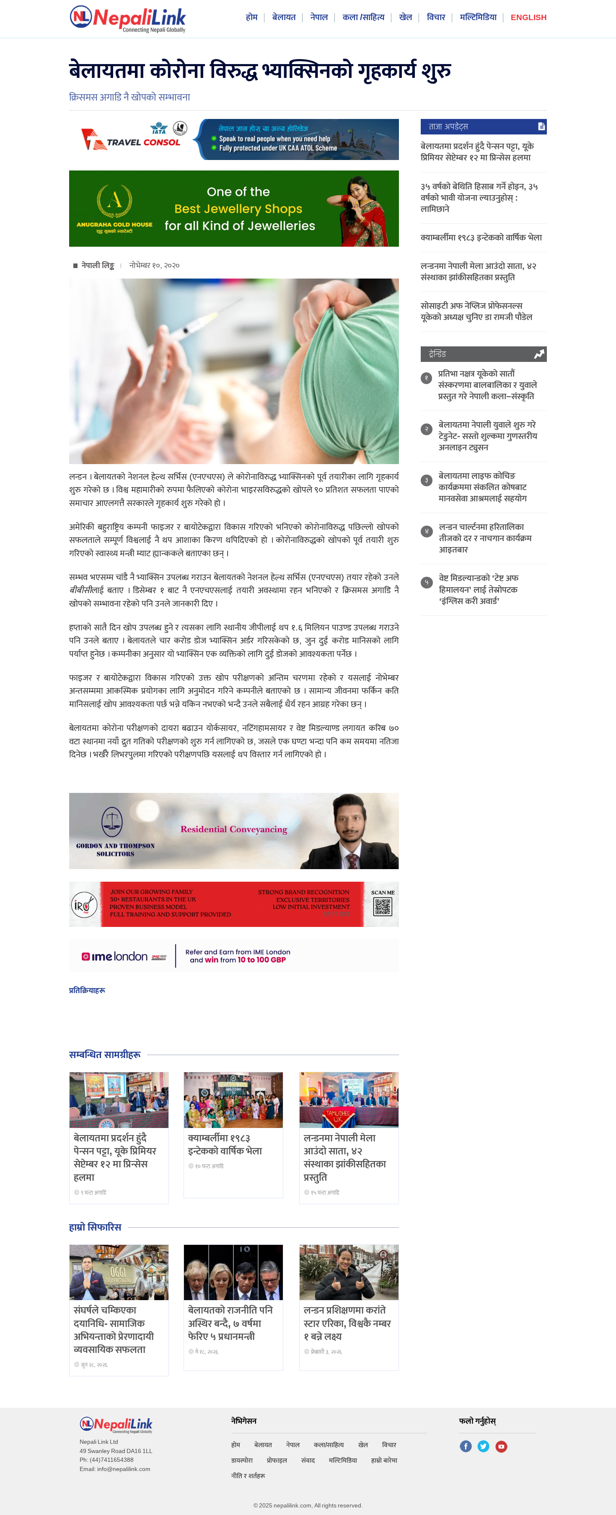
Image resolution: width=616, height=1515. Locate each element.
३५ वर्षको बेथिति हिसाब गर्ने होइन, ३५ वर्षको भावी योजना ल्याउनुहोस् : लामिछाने (479, 198)
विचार (436, 17)
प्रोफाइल (277, 1460)
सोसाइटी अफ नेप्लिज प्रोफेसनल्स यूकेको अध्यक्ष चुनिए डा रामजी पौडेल (477, 312)
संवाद (308, 1460)
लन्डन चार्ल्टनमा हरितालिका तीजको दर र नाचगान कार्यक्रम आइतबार (485, 538)
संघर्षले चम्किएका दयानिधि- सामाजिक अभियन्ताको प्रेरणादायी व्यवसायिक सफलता (114, 1330)
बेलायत (284, 17)
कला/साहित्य (329, 1445)
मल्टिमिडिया (478, 17)
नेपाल (319, 17)
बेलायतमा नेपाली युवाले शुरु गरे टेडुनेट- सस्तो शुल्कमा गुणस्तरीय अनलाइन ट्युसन (488, 436)
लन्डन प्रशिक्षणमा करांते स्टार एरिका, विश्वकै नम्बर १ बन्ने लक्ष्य (347, 1323)
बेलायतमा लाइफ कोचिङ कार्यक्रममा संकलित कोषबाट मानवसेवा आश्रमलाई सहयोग (483, 487)
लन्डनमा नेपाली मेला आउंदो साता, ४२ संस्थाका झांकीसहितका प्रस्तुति (345, 1158)
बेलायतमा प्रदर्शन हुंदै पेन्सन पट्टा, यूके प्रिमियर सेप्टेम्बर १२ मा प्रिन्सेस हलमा (115, 1158)
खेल (405, 17)
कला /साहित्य (364, 17)
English (529, 18)
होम (252, 17)
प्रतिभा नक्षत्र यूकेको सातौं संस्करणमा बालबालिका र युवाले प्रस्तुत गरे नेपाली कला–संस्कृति (487, 385)
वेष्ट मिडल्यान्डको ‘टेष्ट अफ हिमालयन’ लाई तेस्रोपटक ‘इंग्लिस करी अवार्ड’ (478, 589)
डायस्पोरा (242, 1460)
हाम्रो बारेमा (384, 1460)
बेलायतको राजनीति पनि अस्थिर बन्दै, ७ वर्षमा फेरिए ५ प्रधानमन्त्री (230, 1323)
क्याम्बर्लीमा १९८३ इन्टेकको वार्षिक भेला (225, 1145)
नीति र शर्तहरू (248, 1476)
